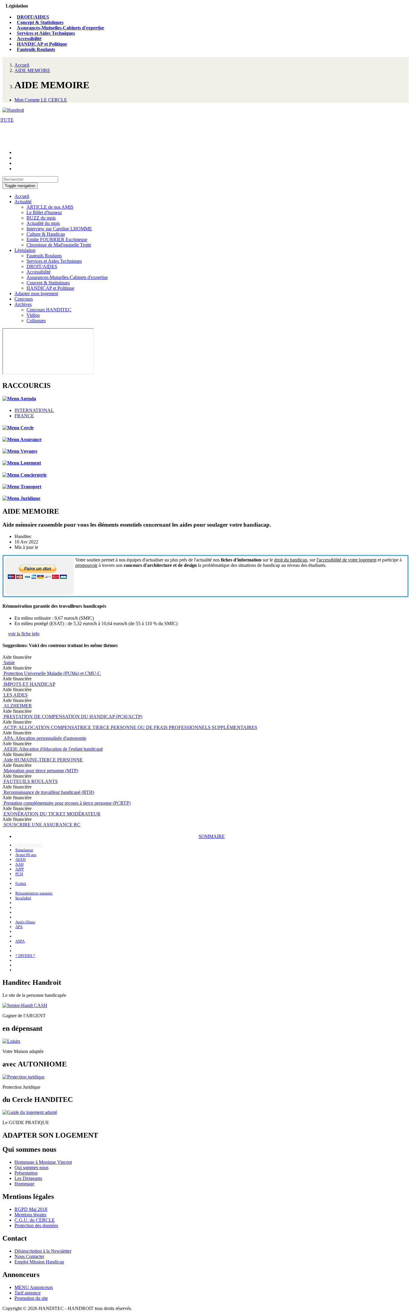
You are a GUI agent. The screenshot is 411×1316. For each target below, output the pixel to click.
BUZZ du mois (41, 217)
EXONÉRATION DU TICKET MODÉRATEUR (51, 813)
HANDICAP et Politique (42, 44)
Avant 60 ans (25, 854)
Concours (23, 298)
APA (19, 926)
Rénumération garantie (34, 893)
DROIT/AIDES (33, 17)
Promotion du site (31, 1298)
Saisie (8, 662)
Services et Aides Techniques (46, 33)
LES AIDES (15, 694)
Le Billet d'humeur (44, 212)
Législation (25, 250)
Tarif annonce (27, 1292)
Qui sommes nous (31, 1167)
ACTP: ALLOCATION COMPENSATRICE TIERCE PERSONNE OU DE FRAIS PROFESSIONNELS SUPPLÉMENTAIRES (129, 727)
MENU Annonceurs (33, 1287)
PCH (19, 874)
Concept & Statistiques (40, 22)
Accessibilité (29, 38)
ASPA (20, 941)
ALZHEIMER (17, 705)
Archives (23, 304)
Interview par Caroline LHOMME (59, 228)
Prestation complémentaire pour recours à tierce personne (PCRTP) (66, 803)
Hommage (24, 1183)
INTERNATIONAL (34, 410)
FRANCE (24, 415)
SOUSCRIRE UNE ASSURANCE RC (41, 824)
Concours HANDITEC (48, 309)
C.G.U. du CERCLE (34, 1220)
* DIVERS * (25, 955)
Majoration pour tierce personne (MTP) (40, 770)
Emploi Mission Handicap (39, 1261)
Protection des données (36, 1225)
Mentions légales (30, 1214)
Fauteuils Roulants (36, 49)
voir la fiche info (23, 633)
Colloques (36, 320)
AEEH (20, 859)
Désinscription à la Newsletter (42, 1251)
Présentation (26, 1172)
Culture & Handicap (45, 234)
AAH (19, 864)
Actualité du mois (43, 223)
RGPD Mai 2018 (30, 1209)
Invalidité (23, 898)
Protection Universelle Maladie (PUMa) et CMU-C (51, 673)
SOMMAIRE (212, 836)
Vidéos (33, 315)
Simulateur (24, 850)
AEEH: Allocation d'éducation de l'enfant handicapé (52, 749)
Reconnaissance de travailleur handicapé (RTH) (48, 792)
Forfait (20, 883)
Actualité (23, 201)
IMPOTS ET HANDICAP (28, 684)
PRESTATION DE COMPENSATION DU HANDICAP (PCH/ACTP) (72, 716)
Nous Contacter (29, 1256)
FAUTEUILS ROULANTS (30, 781)
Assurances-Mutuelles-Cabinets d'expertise (60, 27)
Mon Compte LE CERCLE (40, 99)
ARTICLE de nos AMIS (49, 207)
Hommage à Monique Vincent (43, 1162)
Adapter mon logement (36, 293)
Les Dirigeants (28, 1178)
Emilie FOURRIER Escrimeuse (56, 239)
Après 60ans (25, 922)
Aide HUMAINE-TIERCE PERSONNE (42, 759)
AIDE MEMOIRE (32, 70)
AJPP (19, 869)
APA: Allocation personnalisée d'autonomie (44, 738)
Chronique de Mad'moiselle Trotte (58, 244)
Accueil (21, 65)
